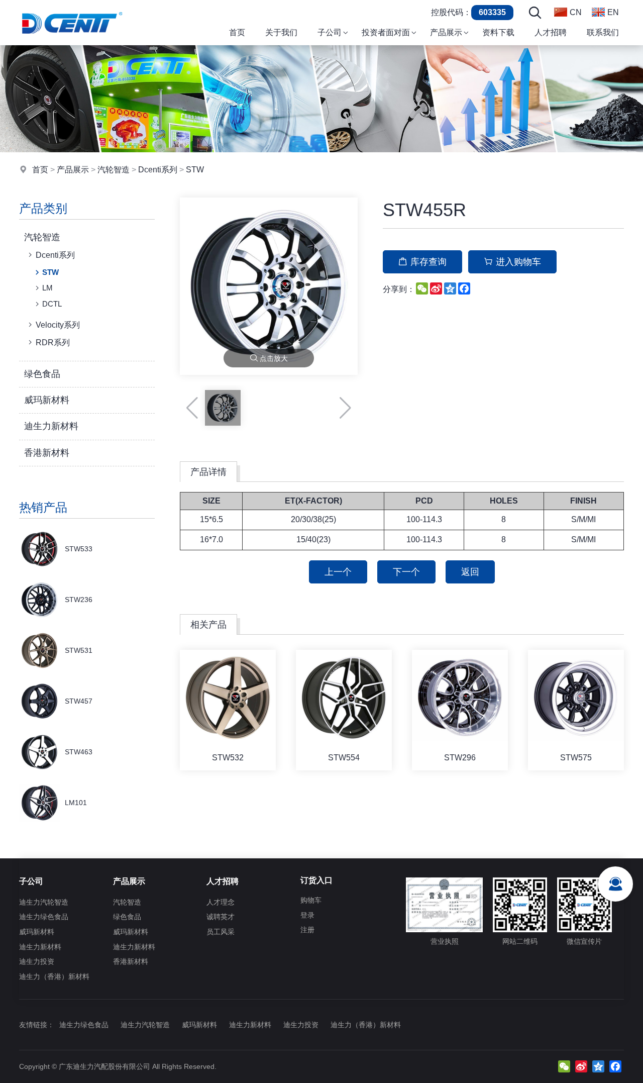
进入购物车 (518, 262)
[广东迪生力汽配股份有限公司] (72, 42)
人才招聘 (222, 881)
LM (47, 287)
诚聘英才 (220, 917)
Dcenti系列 (157, 169)
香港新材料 (46, 453)
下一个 (406, 572)
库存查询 (428, 262)
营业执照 (445, 941)
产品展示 (73, 169)
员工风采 (220, 932)
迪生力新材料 (51, 426)
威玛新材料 (46, 400)
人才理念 (220, 902)
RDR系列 (53, 342)
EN (613, 12)
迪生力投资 (36, 961)
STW (195, 169)
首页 (40, 169)
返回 (470, 572)
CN (576, 12)
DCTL (52, 304)
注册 (307, 930)
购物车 (311, 900)
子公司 (31, 881)
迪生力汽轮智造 (43, 902)
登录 (307, 915)
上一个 (338, 572)
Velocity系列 (58, 325)
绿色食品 (42, 374)
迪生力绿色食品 (43, 917)
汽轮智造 (113, 169)
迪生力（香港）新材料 (54, 976)
